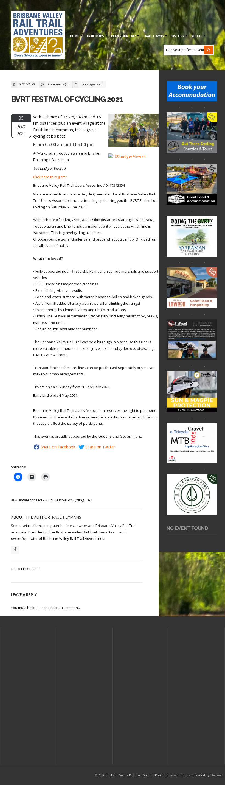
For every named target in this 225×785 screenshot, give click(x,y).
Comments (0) (58, 84)
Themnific (217, 775)
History (177, 36)
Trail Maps (94, 36)
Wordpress (182, 775)
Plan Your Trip (123, 36)
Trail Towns (153, 36)
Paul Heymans (66, 517)
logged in (39, 607)
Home (74, 36)
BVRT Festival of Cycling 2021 (67, 99)
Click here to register (50, 176)
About (196, 36)
